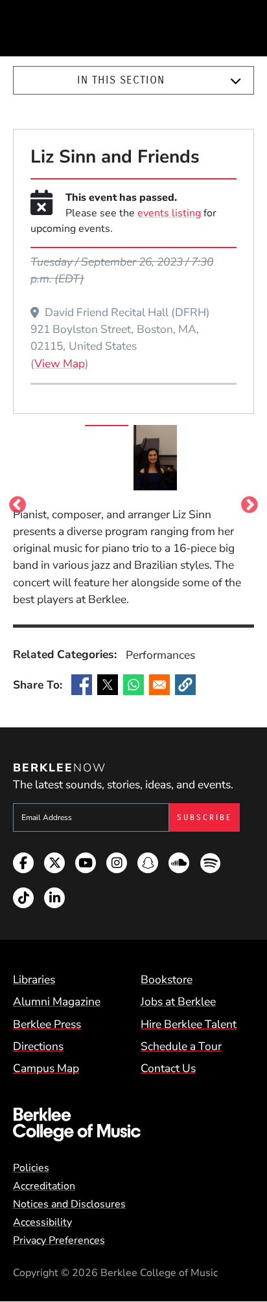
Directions (38, 1046)
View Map (59, 363)
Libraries (34, 979)
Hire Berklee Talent (189, 1024)
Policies (31, 1168)
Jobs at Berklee (178, 1001)
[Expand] (235, 81)
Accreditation (44, 1186)
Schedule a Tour (181, 1046)
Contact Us (168, 1068)
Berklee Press (47, 1024)
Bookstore (166, 979)
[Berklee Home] (133, 1124)
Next (249, 501)
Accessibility (42, 1222)
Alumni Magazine (56, 1001)
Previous (17, 501)
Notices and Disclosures (69, 1204)
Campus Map (46, 1068)
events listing (169, 213)
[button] (185, 684)
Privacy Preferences (59, 1240)
